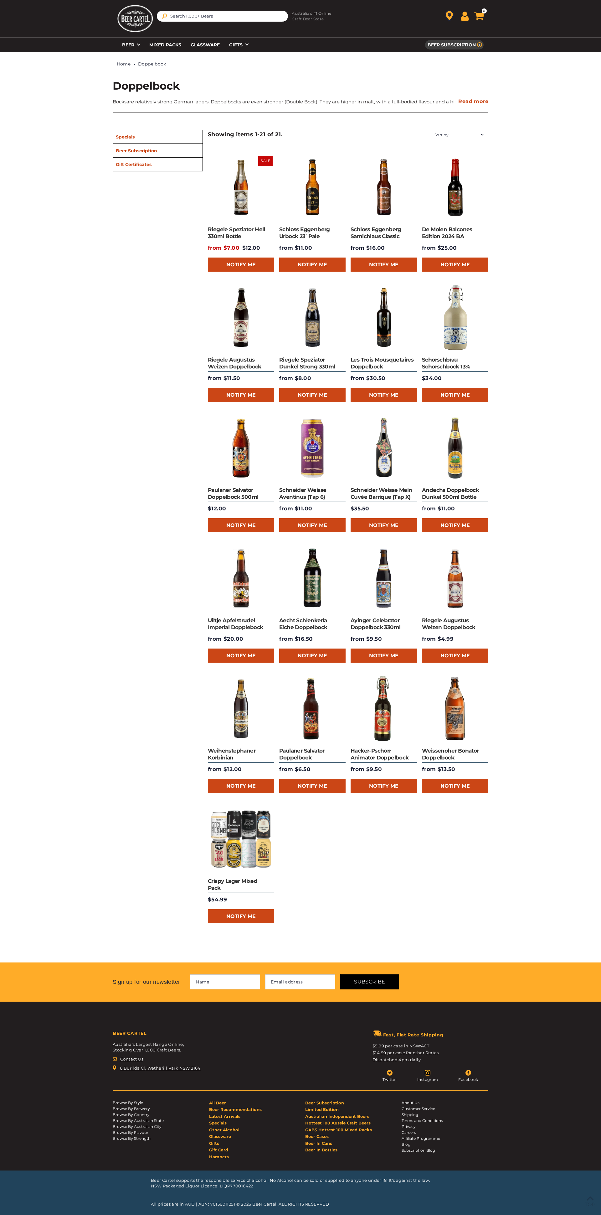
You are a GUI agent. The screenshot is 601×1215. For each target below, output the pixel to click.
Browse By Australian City (137, 1126)
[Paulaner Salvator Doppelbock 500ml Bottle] (241, 448)
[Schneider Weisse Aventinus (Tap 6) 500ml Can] (312, 448)
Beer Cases (317, 1136)
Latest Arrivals (224, 1116)
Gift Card (218, 1149)
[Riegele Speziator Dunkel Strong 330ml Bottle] (312, 317)
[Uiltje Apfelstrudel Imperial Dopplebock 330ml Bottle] (241, 578)
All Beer (217, 1102)
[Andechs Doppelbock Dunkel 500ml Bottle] (455, 448)
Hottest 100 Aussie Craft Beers (338, 1122)
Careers (409, 1132)
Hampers (219, 1156)
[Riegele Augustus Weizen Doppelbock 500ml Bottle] (241, 317)
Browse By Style (128, 1102)
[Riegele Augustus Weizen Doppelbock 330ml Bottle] (455, 578)
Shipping (410, 1114)
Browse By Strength (132, 1138)
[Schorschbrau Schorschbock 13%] (455, 317)
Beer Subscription (452, 45)
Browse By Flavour (130, 1132)
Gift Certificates (134, 164)
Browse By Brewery (131, 1108)
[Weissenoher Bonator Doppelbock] (455, 708)
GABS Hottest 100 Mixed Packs (338, 1129)
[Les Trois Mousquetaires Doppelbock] (384, 317)
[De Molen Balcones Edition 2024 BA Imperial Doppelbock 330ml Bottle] (455, 187)
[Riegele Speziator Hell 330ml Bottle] (241, 187)
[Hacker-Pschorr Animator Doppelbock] (384, 708)
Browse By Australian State (138, 1120)
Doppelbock (152, 64)
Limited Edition (322, 1109)
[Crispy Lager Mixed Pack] (241, 839)
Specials (125, 137)
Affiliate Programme (421, 1138)
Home (124, 64)
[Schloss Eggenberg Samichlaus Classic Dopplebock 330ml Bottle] (384, 187)
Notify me (241, 265)
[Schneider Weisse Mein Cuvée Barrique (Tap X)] (384, 448)
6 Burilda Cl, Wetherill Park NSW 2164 (160, 1068)
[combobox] (222, 16)
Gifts (236, 45)
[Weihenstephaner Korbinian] (241, 708)
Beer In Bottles (321, 1149)
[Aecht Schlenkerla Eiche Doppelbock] (312, 578)
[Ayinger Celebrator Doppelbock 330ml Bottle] (384, 578)
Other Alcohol (224, 1129)
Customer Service (418, 1108)
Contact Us (131, 1058)
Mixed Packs (165, 45)
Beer (129, 45)
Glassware (205, 45)
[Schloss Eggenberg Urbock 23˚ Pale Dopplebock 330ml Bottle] (312, 187)
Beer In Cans (318, 1143)
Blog (406, 1144)
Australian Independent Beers (337, 1116)
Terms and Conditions (422, 1120)
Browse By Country (131, 1114)
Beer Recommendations (235, 1109)
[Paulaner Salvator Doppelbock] (312, 708)
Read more (473, 101)
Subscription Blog (418, 1150)
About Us (410, 1102)
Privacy (409, 1126)
